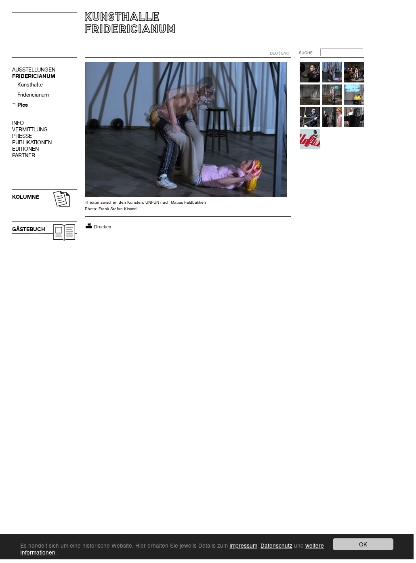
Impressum (243, 545)
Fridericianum (33, 95)
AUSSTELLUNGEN (33, 70)
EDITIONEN (25, 149)
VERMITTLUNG (30, 130)
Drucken (102, 226)
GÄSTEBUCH (28, 229)
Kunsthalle (30, 85)
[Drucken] (89, 226)
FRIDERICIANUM (33, 76)
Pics (22, 105)
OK (363, 544)
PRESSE (22, 136)
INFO (18, 123)
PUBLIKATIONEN (32, 142)
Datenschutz (276, 545)
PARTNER (23, 155)
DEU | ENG (280, 53)
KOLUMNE (25, 197)
